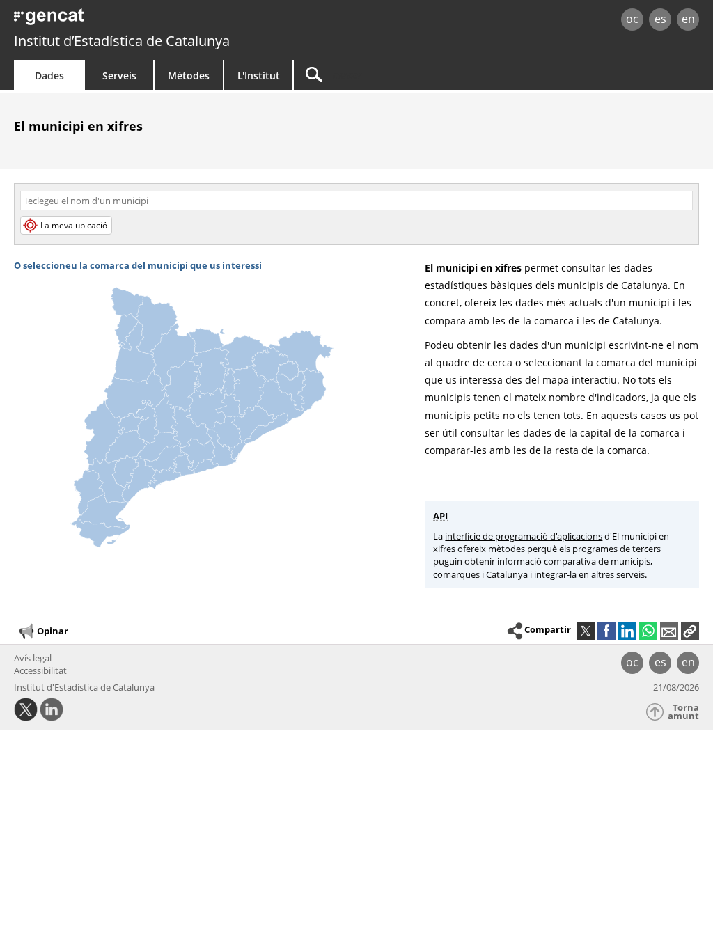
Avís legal (33, 658)
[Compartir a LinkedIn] (627, 631)
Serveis (119, 75)
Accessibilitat (40, 670)
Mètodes (189, 75)
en (688, 18)
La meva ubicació (73, 225)
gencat (151, 20)
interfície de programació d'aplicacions (523, 536)
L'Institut (258, 75)
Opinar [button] (52, 630)
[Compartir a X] (586, 631)
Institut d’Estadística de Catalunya (122, 40)
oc (632, 18)
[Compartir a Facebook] (606, 631)
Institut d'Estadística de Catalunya (84, 687)
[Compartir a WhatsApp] (648, 631)
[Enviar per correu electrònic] (669, 631)
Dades (49, 75)
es (660, 18)
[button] (690, 631)
